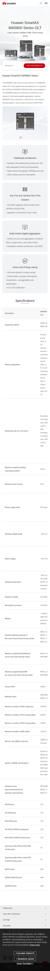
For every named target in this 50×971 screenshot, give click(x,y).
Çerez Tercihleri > (25, 963)
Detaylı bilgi (35, 945)
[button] (20, 137)
